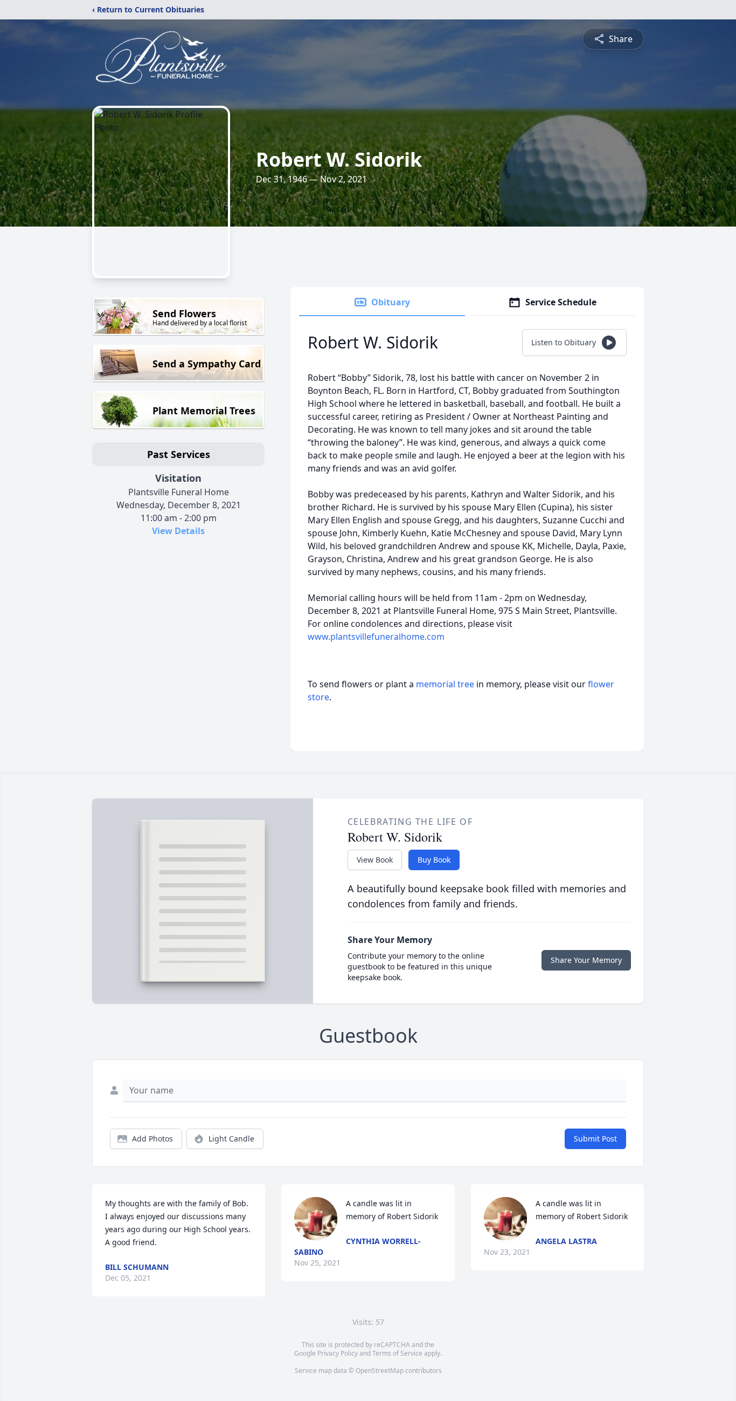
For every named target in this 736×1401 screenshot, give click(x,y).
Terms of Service (397, 1353)
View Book (375, 860)
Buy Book (434, 860)
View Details (178, 531)
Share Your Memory (586, 960)
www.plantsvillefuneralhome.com (376, 637)
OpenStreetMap (380, 1370)
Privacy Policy (337, 1353)
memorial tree (445, 684)
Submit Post (595, 1138)
